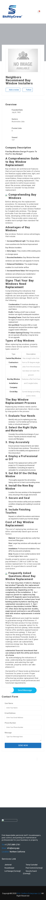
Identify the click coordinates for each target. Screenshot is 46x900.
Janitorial (7, 865)
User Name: (9, 703)
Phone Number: (10, 723)
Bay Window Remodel (31, 257)
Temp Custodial (31, 865)
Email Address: (10, 713)
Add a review (14, 90)
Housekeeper (9, 868)
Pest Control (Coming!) (34, 868)
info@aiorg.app (13, 848)
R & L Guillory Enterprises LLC (29, 893)
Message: (8, 733)
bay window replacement (24, 293)
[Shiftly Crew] (12, 11)
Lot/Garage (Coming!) (12, 871)
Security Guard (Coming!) (30, 872)
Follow (28, 90)
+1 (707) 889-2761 (12, 845)
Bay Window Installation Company (14, 383)
